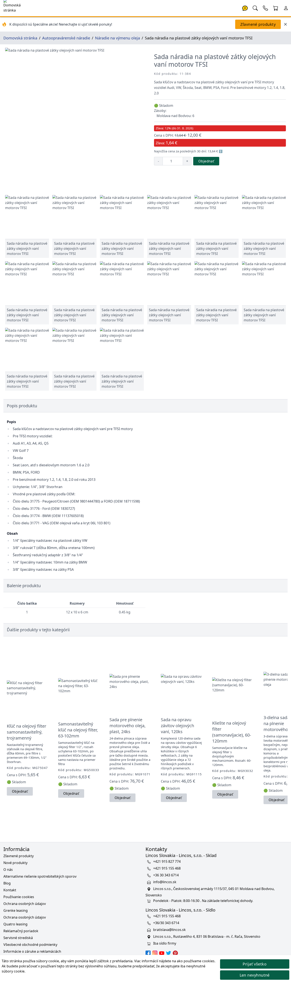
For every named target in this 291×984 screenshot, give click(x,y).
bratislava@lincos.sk (169, 929)
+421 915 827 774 (167, 861)
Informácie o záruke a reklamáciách (32, 951)
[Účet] (286, 7)
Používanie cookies (18, 896)
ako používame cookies (196, 961)
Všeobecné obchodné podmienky (30, 944)
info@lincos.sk (164, 882)
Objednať (206, 161)
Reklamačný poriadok (20, 931)
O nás (8, 869)
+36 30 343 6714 (166, 875)
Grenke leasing (15, 910)
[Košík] (276, 7)
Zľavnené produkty (258, 24)
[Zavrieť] (285, 24)
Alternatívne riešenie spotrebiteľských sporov (39, 876)
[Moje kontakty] (265, 7)
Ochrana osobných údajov (24, 903)
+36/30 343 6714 (166, 922)
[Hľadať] (255, 7)
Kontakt (9, 890)
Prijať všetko (255, 964)
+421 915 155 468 (167, 868)
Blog (7, 883)
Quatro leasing (15, 924)
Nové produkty (15, 862)
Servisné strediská (18, 937)
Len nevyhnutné (255, 975)
